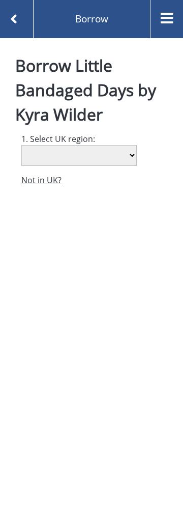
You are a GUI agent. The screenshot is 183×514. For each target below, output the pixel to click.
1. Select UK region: (58, 139)
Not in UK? (41, 180)
